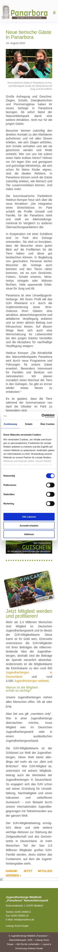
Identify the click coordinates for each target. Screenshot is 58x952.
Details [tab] (28, 424)
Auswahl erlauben (29, 525)
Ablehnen (29, 534)
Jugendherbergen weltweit (31, 680)
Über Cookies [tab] (47, 424)
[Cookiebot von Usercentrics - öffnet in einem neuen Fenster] (42, 416)
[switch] (50, 485)
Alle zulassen (29, 516)
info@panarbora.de (24, 919)
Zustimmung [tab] (10, 424)
